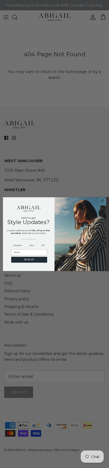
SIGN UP (29, 259)
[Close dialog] (102, 200)
